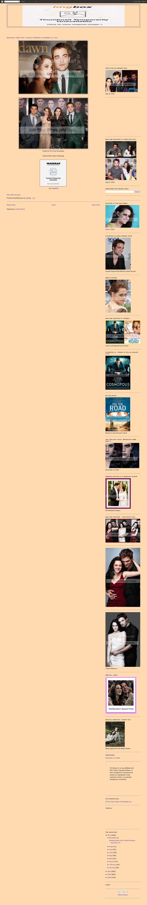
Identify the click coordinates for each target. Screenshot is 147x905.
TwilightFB (54, 188)
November (113, 838)
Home (54, 205)
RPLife (52, 151)
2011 (109, 871)
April (111, 858)
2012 (109, 835)
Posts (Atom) (20, 209)
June (111, 852)
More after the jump (13, 195)
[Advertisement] (73, 31)
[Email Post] (33, 198)
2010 (109, 874)
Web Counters (123, 895)
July (110, 849)
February (112, 864)
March (111, 861)
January (112, 867)
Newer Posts (11, 205)
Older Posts (96, 205)
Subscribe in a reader (112, 758)
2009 (109, 877)
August (111, 846)
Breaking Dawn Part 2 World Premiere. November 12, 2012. (32, 37)
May (111, 855)
